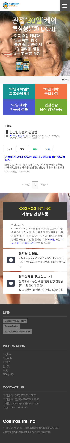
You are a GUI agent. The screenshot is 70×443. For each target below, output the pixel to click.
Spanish (7, 358)
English (7, 354)
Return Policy (11, 326)
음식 (35, 149)
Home (65, 79)
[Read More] (35, 164)
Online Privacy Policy (15, 321)
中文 (5, 370)
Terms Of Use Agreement (17, 331)
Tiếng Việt (8, 374)
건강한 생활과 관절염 (23, 132)
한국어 (6, 366)
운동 (48, 149)
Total (9, 149)
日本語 (6, 362)
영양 (22, 149)
